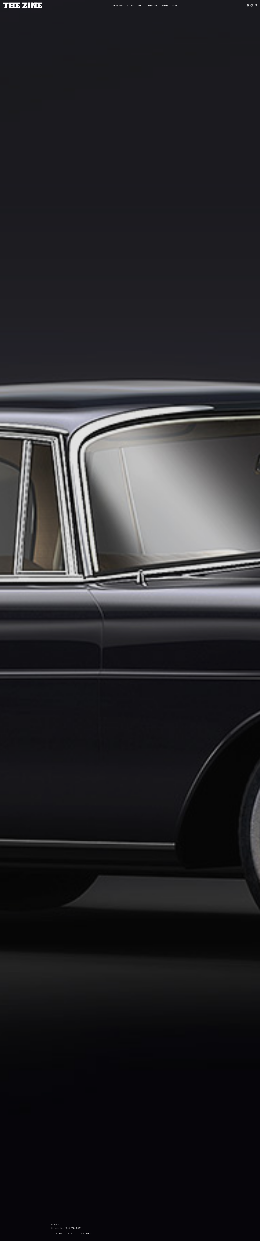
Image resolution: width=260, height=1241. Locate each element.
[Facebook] (248, 5)
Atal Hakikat (86, 1233)
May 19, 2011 (57, 1233)
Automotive (118, 5)
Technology (152, 5)
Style (140, 5)
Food (175, 5)
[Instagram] (252, 5)
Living (130, 5)
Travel (165, 5)
